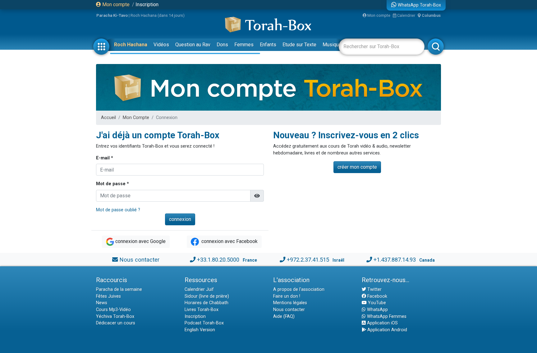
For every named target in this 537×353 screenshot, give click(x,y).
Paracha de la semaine (119, 289)
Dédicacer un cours (115, 323)
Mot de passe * (112, 183)
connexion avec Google (140, 241)
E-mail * (104, 158)
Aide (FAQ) (284, 316)
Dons (222, 45)
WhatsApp (377, 309)
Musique (332, 45)
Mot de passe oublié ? (118, 210)
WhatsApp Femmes (386, 316)
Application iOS (382, 323)
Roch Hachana (130, 45)
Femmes (244, 45)
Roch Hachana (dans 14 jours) (158, 15)
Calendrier (405, 15)
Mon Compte (136, 117)
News (101, 302)
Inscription (146, 4)
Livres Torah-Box (201, 309)
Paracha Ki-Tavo (112, 15)
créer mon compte (357, 167)
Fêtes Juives (108, 296)
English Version (200, 329)
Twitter (374, 289)
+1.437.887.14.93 (395, 259)
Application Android (386, 329)
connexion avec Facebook (229, 241)
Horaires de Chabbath (206, 302)
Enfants (268, 45)
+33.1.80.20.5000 (218, 259)
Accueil (108, 117)
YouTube (376, 302)
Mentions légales (290, 302)
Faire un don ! (286, 296)
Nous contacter (139, 259)
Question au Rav (192, 45)
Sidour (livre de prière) (207, 296)
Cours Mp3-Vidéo (113, 309)
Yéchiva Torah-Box (115, 316)
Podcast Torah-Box (204, 323)
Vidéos (161, 45)
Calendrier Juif (199, 289)
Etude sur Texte (299, 45)
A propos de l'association (298, 289)
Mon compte (115, 4)
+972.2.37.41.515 (308, 259)
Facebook (376, 296)
